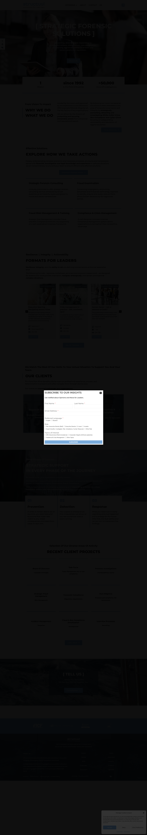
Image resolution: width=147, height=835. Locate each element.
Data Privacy (127, 831)
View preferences (137, 827)
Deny (123, 827)
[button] (143, 813)
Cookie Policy (119, 831)
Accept (109, 827)
